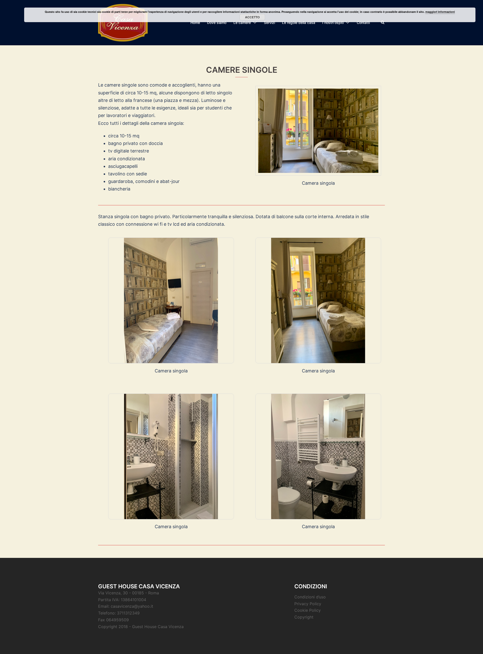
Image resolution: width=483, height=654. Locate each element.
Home (195, 22)
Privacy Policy (307, 603)
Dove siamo (216, 22)
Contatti (363, 22)
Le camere (242, 22)
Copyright (303, 617)
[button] (383, 23)
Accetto (252, 17)
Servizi (269, 22)
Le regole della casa (298, 22)
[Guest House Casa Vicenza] (123, 22)
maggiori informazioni (440, 12)
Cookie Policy (307, 610)
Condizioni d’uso (310, 596)
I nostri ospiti (333, 22)
